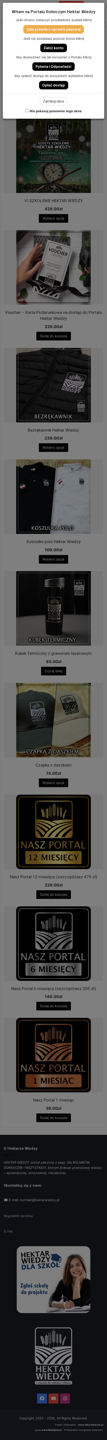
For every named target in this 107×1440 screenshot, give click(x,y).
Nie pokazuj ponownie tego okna (56, 111)
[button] (53, 29)
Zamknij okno (53, 101)
